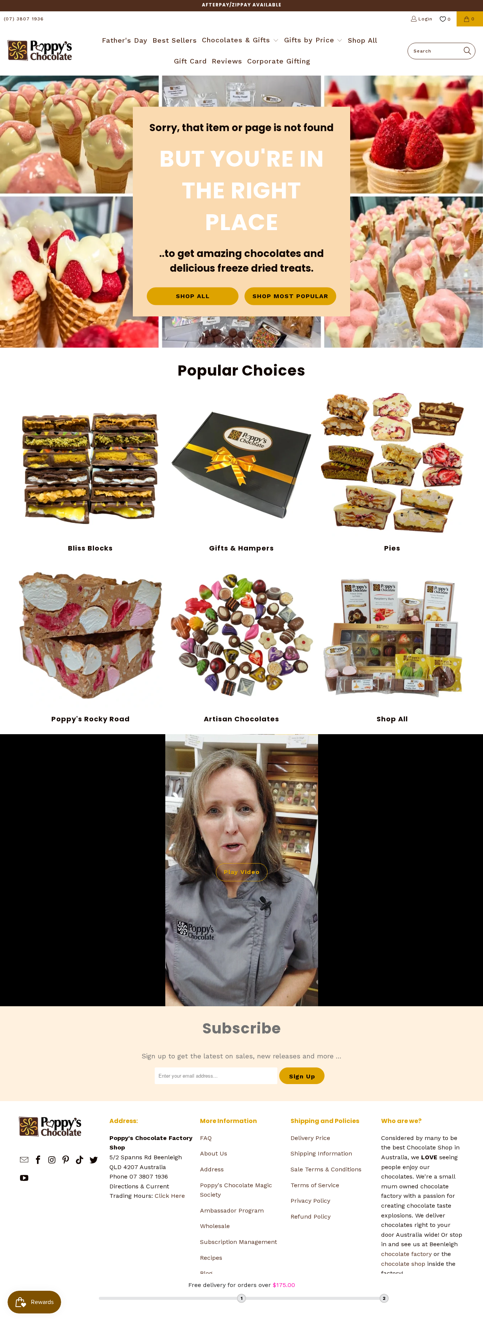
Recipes (211, 1257)
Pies (392, 472)
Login (425, 19)
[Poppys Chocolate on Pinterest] (66, 1160)
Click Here (170, 1195)
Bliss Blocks (90, 472)
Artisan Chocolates (241, 643)
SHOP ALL (193, 296)
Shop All (392, 643)
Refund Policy (311, 1216)
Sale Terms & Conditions (326, 1169)
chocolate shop (403, 1263)
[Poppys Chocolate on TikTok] (80, 1160)
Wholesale (215, 1226)
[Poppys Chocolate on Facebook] (38, 1160)
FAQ (206, 1138)
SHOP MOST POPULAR (290, 296)
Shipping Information (321, 1153)
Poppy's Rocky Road (90, 643)
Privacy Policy (310, 1200)
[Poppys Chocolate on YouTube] (24, 1178)
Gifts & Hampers (241, 472)
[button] (240, 40)
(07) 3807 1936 (24, 19)
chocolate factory (406, 1254)
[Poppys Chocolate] (40, 51)
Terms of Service (315, 1185)
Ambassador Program (232, 1210)
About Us (213, 1153)
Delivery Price (310, 1138)
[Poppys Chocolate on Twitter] (93, 1160)
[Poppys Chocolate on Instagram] (52, 1160)
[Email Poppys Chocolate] (24, 1160)
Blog (206, 1273)
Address (212, 1169)
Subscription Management (238, 1241)
